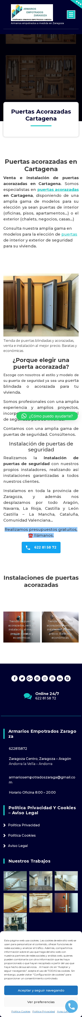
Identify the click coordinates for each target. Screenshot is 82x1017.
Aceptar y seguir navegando (41, 990)
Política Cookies (20, 1011)
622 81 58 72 (44, 547)
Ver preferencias (41, 1002)
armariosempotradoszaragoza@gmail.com (46, 700)
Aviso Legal (64, 1011)
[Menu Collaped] (71, 14)
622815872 (18, 749)
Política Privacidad (43, 1011)
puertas (69, 234)
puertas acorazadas (58, 189)
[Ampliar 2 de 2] (73, 617)
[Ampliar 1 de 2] (35, 617)
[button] (47, 416)
